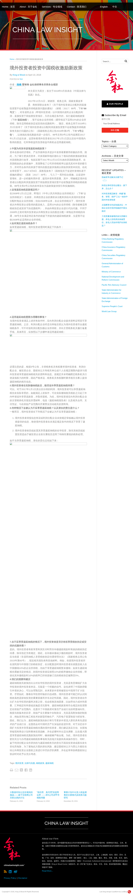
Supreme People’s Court (112, 306)
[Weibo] (15, 872)
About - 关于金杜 (28, 6)
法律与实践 (30, 763)
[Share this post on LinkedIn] (30, 770)
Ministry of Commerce (111, 272)
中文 (114, 6)
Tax (21, 79)
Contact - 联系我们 (76, 6)
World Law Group (109, 311)
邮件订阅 (106, 119)
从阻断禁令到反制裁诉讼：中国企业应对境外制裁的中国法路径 (114, 208)
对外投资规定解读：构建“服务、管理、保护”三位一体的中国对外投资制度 (115, 196)
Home (12, 59)
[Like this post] (26, 770)
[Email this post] (16, 770)
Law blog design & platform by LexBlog (113, 892)
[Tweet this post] (21, 770)
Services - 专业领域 (52, 6)
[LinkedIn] (10, 872)
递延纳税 (49, 763)
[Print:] (11, 770)
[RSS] (5, 872)
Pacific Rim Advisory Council (114, 285)
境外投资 (19, 763)
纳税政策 (40, 763)
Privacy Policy (10, 878)
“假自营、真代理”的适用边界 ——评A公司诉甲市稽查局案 (48, 795)
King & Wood (19, 75)
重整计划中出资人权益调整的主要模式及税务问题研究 (75, 795)
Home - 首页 (8, 6)
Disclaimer (22, 878)
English (104, 6)
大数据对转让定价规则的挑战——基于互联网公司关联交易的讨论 (21, 795)
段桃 (19, 84)
